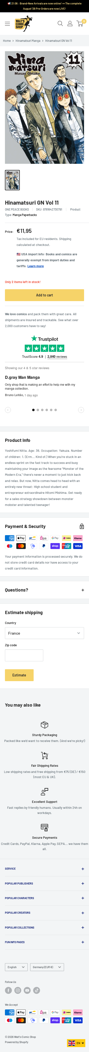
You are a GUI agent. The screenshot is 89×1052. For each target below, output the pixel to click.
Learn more (35, 266)
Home (7, 40)
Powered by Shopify (16, 1042)
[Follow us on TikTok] (36, 990)
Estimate (19, 675)
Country (10, 623)
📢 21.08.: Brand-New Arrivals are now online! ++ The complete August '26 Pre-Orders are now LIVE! (44, 6)
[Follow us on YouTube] (27, 990)
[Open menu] (7, 24)
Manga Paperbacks (25, 214)
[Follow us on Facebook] (8, 990)
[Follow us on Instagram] (17, 990)
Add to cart (44, 295)
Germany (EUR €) (43, 967)
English (12, 967)
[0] (80, 23)
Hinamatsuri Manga (28, 40)
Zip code (11, 645)
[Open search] (60, 23)
